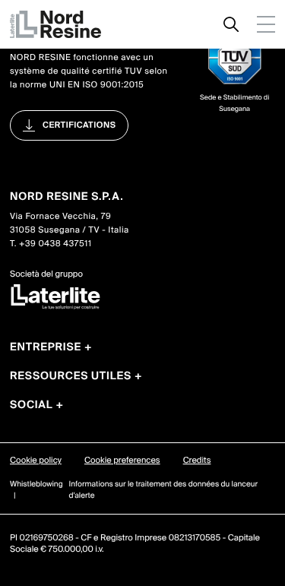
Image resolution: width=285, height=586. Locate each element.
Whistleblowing (36, 484)
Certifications (79, 125)
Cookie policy (36, 460)
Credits (197, 460)
